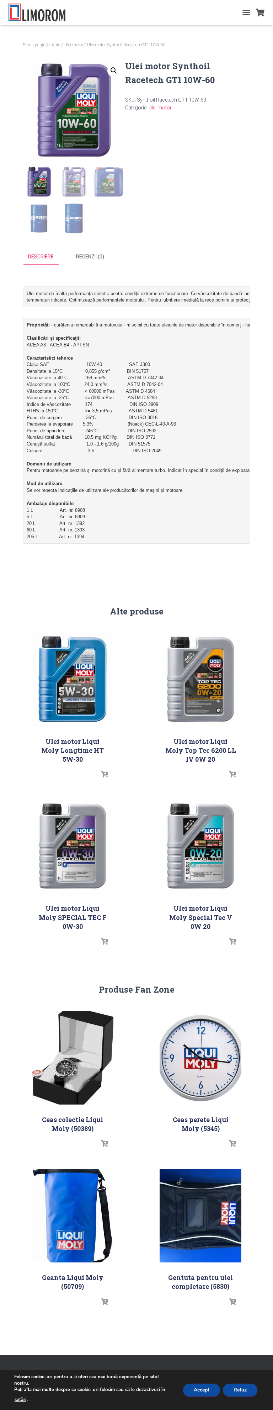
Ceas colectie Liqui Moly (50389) (72, 1124)
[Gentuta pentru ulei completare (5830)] (200, 1215)
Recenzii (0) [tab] (90, 256)
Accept (201, 1389)
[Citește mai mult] (104, 774)
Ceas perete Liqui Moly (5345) (201, 1124)
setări (20, 1399)
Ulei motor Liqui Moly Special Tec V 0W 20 (200, 917)
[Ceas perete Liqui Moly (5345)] (200, 1058)
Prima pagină (35, 44)
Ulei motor (73, 44)
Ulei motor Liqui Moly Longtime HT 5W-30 (72, 750)
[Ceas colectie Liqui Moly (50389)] (72, 1058)
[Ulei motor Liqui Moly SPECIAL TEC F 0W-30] (72, 846)
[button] (113, 70)
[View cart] (260, 12)
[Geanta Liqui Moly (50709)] (72, 1215)
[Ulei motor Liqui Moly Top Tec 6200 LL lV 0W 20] (200, 679)
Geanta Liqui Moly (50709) (72, 1282)
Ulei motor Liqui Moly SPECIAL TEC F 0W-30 (73, 917)
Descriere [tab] (41, 256)
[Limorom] (40, 12)
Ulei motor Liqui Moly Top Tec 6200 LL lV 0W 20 (200, 750)
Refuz (240, 1389)
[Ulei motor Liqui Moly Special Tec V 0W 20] (200, 846)
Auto (56, 44)
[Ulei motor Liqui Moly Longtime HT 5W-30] (72, 679)
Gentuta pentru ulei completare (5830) (200, 1282)
